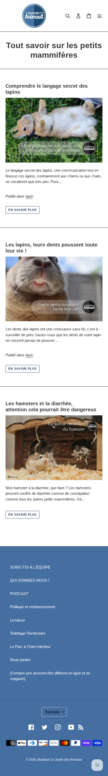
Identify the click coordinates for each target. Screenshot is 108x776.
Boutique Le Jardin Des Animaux (59, 759)
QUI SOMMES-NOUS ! (29, 580)
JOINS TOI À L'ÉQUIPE (30, 567)
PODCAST (19, 594)
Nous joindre (20, 660)
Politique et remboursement (32, 607)
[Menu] (99, 15)
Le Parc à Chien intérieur (30, 646)
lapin (29, 196)
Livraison (17, 620)
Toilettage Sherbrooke (27, 633)
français (52, 712)
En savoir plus (22, 210)
